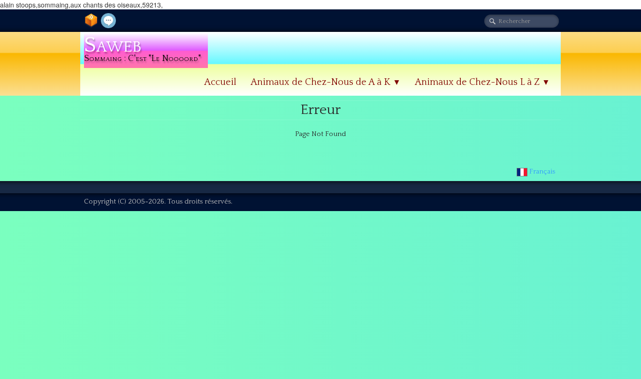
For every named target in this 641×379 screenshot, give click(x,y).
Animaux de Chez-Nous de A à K (326, 82)
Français (543, 171)
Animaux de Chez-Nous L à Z (482, 82)
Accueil (220, 82)
